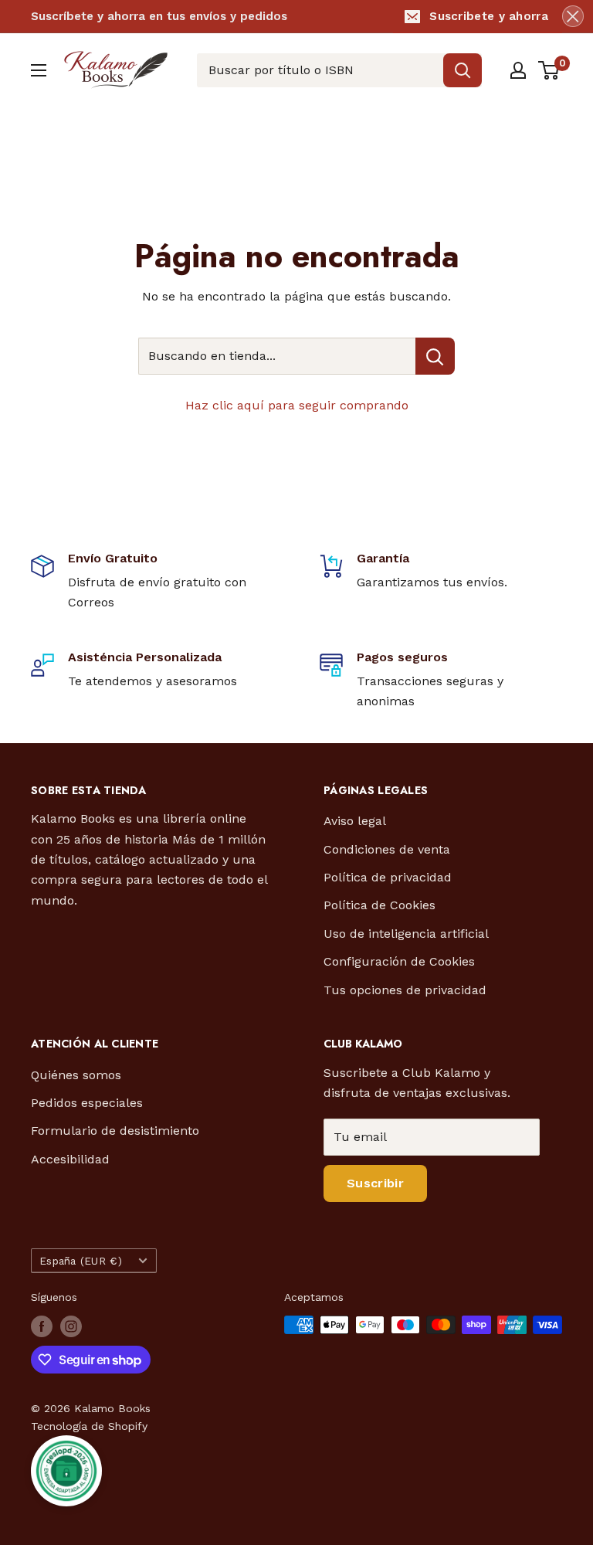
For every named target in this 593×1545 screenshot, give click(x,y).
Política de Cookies (379, 905)
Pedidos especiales (87, 1102)
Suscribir (375, 1183)
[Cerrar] (573, 16)
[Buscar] (462, 70)
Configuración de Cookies (399, 961)
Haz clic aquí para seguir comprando (296, 405)
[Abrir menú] (38, 70)
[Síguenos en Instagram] (71, 1326)
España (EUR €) (80, 1261)
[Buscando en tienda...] (435, 356)
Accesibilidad (70, 1159)
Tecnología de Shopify (89, 1426)
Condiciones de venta (387, 849)
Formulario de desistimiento (115, 1130)
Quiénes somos (76, 1075)
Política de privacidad (388, 877)
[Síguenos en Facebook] (42, 1326)
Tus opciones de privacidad (405, 990)
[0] (549, 70)
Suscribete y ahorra (488, 16)
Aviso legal (355, 820)
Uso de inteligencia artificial (406, 933)
